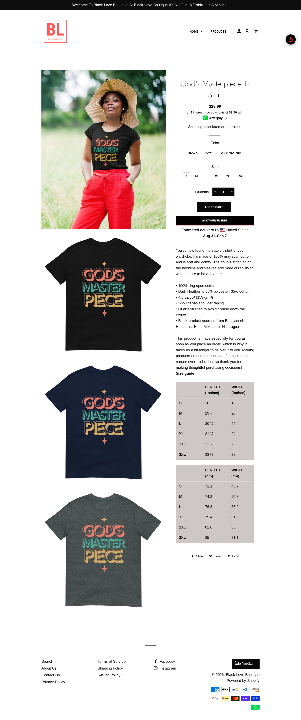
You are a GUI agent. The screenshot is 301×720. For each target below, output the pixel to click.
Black (192, 152)
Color (214, 143)
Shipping (195, 127)
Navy (209, 152)
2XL (228, 176)
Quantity (202, 192)
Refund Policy (109, 675)
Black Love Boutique (243, 675)
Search (47, 661)
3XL (241, 176)
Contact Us (50, 675)
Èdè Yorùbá (243, 663)
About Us (49, 668)
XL (216, 176)
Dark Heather (231, 152)
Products (218, 31)
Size (215, 167)
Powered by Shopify (243, 681)
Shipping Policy (110, 668)
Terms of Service (112, 661)
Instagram (167, 668)
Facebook (167, 661)
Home (194, 31)
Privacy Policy (53, 682)
